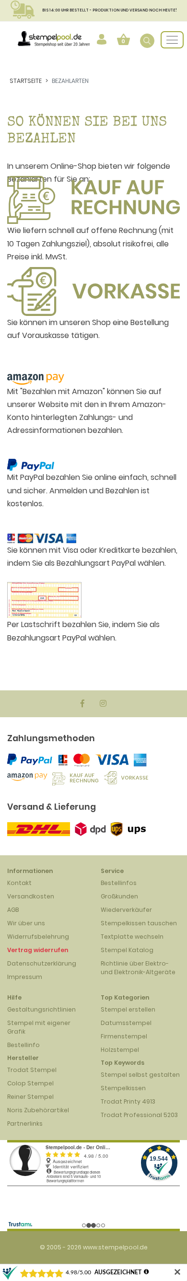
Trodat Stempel (32, 1070)
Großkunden (119, 896)
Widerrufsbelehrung (38, 936)
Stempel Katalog (127, 950)
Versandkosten (30, 896)
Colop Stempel (30, 1083)
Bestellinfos (119, 883)
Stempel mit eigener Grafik (38, 1027)
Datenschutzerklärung (41, 963)
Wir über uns (26, 923)
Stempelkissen (123, 1088)
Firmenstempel (124, 1036)
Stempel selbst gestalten (140, 1075)
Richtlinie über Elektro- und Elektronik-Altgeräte (138, 967)
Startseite (26, 80)
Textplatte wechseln (132, 936)
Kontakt (19, 883)
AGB (13, 910)
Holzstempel (120, 1050)
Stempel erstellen (128, 1009)
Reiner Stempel (30, 1097)
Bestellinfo (23, 1045)
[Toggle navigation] (172, 39)
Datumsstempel (126, 1023)
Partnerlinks (25, 1123)
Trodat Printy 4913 (128, 1101)
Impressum (24, 977)
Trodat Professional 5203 (139, 1115)
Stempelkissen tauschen (139, 923)
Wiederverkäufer (126, 910)
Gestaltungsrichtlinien (41, 1009)
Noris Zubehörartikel (38, 1110)
